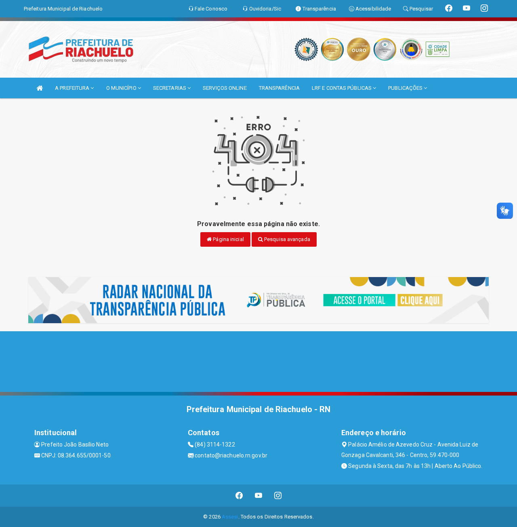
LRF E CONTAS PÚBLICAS (342, 88)
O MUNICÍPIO (122, 88)
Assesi (230, 517)
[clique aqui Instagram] (278, 496)
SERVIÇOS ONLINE (225, 88)
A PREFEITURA (72, 88)
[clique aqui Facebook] (239, 496)
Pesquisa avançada (286, 239)
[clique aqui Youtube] (259, 496)
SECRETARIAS (170, 88)
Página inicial (228, 239)
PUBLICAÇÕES (406, 88)
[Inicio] (39, 88)
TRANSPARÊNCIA (279, 88)
